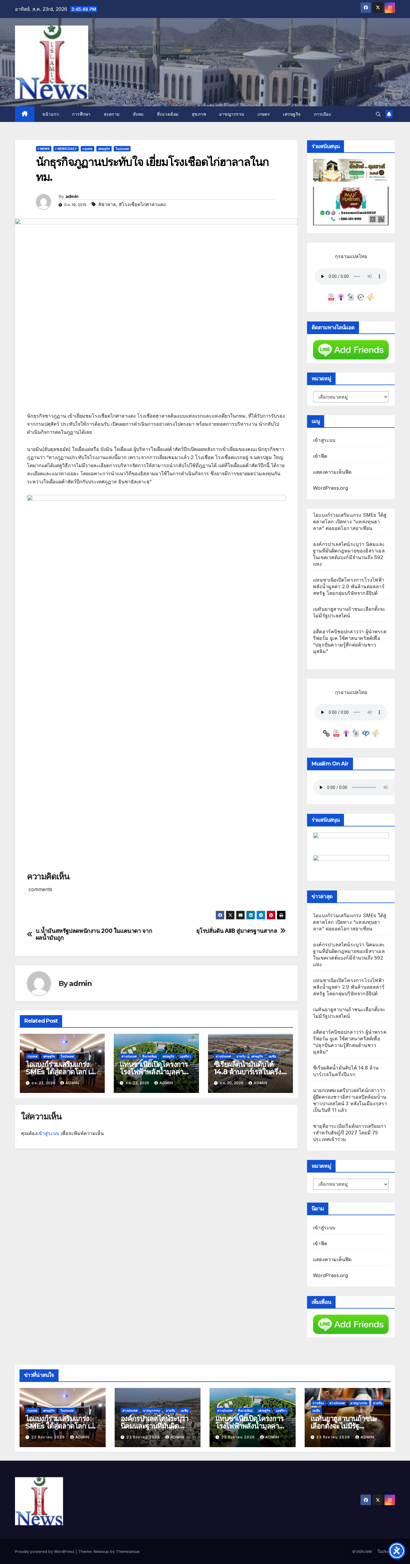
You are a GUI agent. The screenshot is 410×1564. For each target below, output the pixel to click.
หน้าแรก (50, 114)
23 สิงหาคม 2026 (48, 1437)
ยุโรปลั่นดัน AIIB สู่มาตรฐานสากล (236, 930)
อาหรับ (241, 1056)
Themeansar (128, 1551)
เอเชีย (272, 1056)
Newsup (101, 1551)
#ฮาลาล (107, 204)
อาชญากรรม (231, 114)
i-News (44, 149)
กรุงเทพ (87, 149)
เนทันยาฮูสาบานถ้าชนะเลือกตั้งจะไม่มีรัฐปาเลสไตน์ (344, 1426)
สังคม (138, 114)
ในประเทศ (122, 149)
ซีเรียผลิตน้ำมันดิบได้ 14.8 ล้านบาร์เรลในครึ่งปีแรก (249, 1072)
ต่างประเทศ (129, 1056)
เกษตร (264, 114)
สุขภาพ (199, 114)
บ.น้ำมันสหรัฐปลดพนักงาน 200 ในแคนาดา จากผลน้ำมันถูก (94, 934)
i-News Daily (66, 149)
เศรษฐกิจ (292, 114)
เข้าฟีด (320, 456)
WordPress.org (330, 488)
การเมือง (322, 114)
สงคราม (112, 114)
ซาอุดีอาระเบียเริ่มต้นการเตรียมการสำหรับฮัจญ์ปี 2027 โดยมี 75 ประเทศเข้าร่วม (349, 1132)
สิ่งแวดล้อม (168, 114)
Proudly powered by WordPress (45, 1551)
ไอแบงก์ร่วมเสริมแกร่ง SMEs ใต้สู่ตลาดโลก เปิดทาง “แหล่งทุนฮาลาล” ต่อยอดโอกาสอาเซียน (349, 521)
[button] (378, 114)
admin (72, 196)
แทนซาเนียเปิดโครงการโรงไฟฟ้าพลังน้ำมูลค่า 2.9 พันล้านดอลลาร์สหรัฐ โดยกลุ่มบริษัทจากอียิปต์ (348, 586)
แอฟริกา (185, 1056)
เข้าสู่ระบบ (48, 1133)
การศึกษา (81, 114)
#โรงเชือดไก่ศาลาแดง (142, 204)
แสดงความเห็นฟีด (332, 472)
